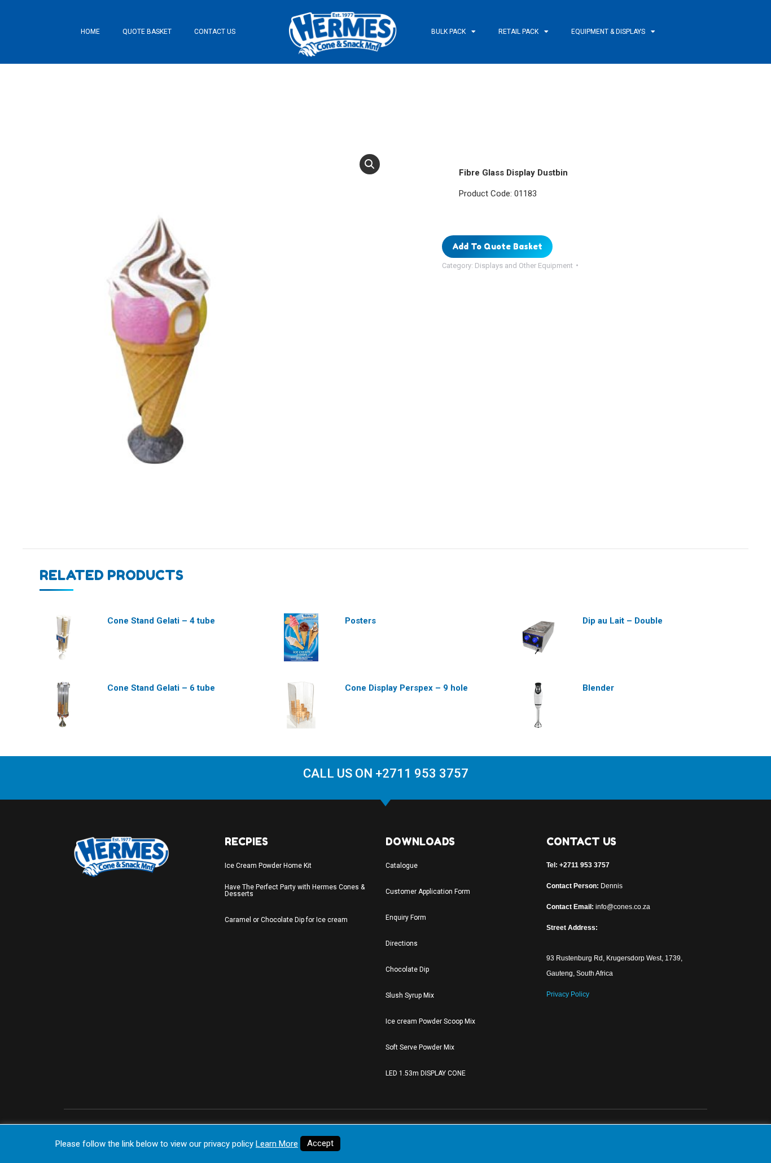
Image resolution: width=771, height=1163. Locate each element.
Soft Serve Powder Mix (420, 1047)
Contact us (214, 32)
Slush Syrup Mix (410, 995)
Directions (402, 943)
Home (90, 32)
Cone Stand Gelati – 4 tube (161, 621)
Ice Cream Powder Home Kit (268, 865)
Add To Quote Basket (497, 246)
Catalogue (402, 865)
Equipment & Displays (608, 32)
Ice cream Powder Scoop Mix (430, 1021)
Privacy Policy (567, 994)
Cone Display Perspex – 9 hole (406, 688)
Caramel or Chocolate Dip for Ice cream (286, 919)
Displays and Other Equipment (524, 265)
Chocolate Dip (407, 969)
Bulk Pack (448, 32)
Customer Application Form (428, 891)
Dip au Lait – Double (622, 621)
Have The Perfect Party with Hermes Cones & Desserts (295, 890)
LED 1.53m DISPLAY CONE (426, 1073)
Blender (598, 688)
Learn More (277, 1144)
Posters (360, 621)
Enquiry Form (406, 917)
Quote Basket (147, 32)
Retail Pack (518, 32)
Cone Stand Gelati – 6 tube (161, 688)
